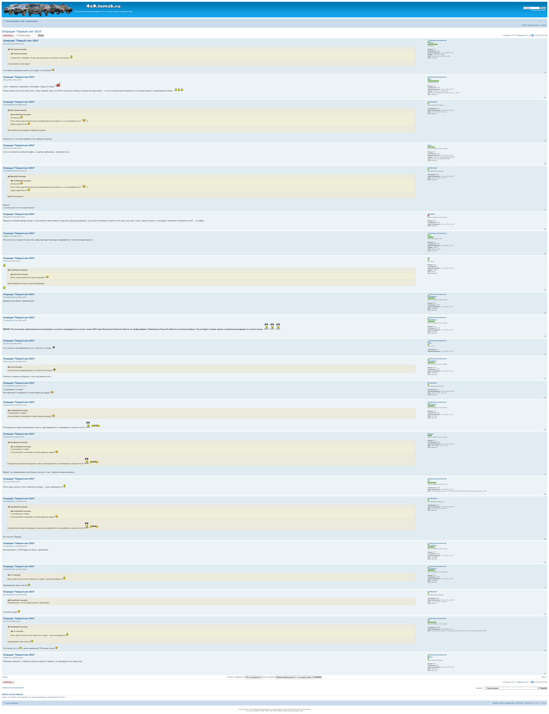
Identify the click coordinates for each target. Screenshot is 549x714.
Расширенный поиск (538, 10)
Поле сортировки (269, 677)
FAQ (525, 25)
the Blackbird (9, 105)
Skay (6, 80)
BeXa (6, 148)
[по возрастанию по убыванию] (309, 677)
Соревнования (32, 21)
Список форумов (12, 21)
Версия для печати (539, 20)
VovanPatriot (9, 297)
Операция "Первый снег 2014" (22, 31)
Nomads (7, 437)
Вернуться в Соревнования (13, 688)
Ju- (6, 481)
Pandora (7, 44)
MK (6, 261)
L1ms (6, 343)
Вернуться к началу (545, 72)
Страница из (522, 35)
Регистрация (534, 25)
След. (543, 677)
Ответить (5, 34)
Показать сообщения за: (236, 677)
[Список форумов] (38, 16)
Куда (22, 21)
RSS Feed (519, 703)
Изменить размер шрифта (544, 20)
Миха (6, 236)
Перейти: (479, 688)
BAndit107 (8, 217)
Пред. (5, 677)
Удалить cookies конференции (503, 703)
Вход (544, 25)
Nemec (7, 657)
